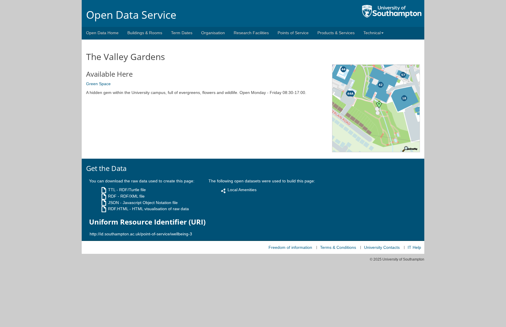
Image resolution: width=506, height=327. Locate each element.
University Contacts (382, 247)
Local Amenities (242, 189)
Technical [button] (372, 32)
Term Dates (181, 32)
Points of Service (293, 32)
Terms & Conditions (338, 247)
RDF (112, 196)
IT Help (414, 247)
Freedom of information (290, 247)
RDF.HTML (118, 208)
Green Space (98, 83)
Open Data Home (102, 32)
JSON (113, 202)
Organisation (213, 32)
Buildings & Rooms (144, 32)
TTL (111, 189)
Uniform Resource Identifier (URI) (147, 222)
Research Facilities (251, 32)
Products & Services (336, 32)
